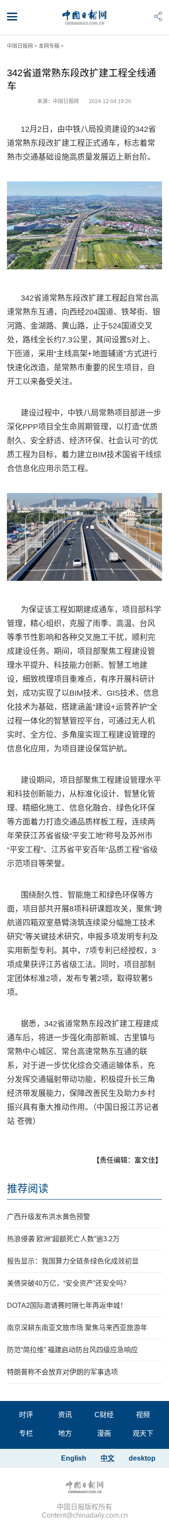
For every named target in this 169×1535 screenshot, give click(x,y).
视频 (143, 1414)
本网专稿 (49, 46)
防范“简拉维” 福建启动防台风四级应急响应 (72, 1350)
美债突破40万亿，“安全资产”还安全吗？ (68, 1283)
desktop (142, 1458)
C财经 (104, 1414)
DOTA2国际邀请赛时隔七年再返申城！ (67, 1305)
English (73, 1458)
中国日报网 (20, 46)
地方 (65, 1433)
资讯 (65, 1414)
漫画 (104, 1433)
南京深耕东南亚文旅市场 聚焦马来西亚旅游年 (77, 1327)
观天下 (143, 1433)
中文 (107, 1458)
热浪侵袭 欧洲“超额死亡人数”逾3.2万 (63, 1239)
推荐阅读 (28, 1188)
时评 (26, 1414)
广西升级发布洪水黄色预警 (48, 1216)
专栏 (26, 1433)
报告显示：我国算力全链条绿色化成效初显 (73, 1261)
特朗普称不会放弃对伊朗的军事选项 (62, 1372)
